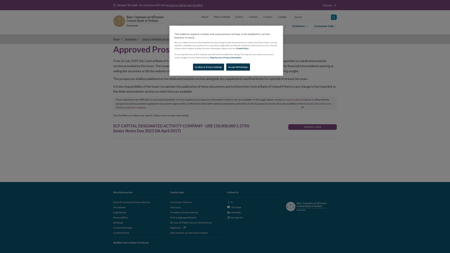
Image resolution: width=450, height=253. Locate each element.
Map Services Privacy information (226, 57)
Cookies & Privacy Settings (208, 67)
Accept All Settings (238, 67)
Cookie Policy (242, 48)
